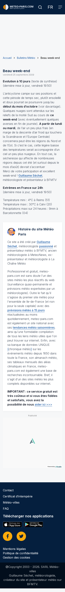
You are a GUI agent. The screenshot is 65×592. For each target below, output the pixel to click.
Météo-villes (11, 502)
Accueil (7, 57)
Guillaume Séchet (30, 175)
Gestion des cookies (16, 557)
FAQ (6, 508)
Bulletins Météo (26, 57)
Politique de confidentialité (20, 553)
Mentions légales (14, 549)
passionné (46, 246)
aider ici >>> (43, 404)
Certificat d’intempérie (17, 496)
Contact (8, 490)
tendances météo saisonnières (34, 327)
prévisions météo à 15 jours (26, 310)
